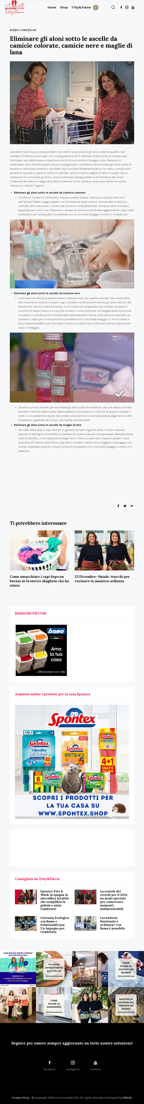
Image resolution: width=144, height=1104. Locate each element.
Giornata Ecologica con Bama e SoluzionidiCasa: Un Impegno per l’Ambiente (54, 925)
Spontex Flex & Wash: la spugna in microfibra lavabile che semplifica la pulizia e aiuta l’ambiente (54, 900)
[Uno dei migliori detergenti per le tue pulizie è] (54, 969)
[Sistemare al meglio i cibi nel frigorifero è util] (90, 969)
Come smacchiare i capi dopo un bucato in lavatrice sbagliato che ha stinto (39, 580)
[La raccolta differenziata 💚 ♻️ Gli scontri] (18, 1005)
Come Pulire (28, 30)
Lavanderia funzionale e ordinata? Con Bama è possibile (112, 923)
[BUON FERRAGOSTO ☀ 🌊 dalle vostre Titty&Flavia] (90, 1005)
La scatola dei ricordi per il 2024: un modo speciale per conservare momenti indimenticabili (114, 900)
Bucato (14, 30)
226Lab (127, 1097)
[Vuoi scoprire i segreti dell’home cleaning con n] (18, 969)
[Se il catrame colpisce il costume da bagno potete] (126, 1005)
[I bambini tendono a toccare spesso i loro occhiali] (126, 969)
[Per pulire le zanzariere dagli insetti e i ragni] (54, 1005)
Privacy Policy (20, 1097)
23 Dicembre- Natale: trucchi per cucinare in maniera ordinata (102, 578)
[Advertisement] (72, 847)
